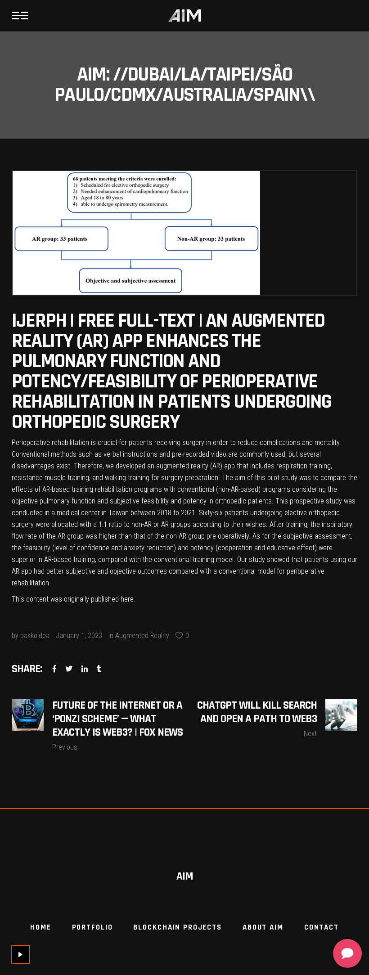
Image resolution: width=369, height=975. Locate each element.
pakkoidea (35, 635)
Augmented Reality (142, 635)
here (127, 599)
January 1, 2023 (79, 635)
